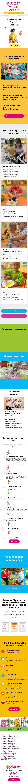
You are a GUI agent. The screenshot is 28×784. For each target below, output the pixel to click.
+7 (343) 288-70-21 (14, 776)
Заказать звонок (14, 779)
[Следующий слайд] (27, 370)
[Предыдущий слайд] (1, 370)
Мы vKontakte (18, 10)
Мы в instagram (15, 10)
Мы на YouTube (11, 773)
